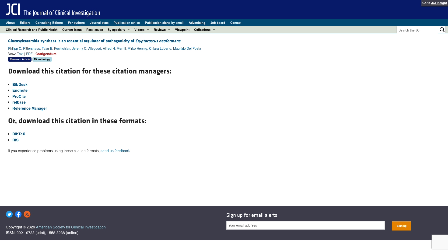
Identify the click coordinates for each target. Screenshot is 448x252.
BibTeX (18, 133)
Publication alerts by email (164, 22)
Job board (217, 22)
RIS (15, 140)
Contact (235, 22)
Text (20, 53)
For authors (76, 22)
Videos (139, 29)
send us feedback (115, 150)
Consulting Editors (49, 22)
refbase (19, 102)
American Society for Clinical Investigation (71, 227)
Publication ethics (127, 22)
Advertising (197, 22)
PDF (29, 53)
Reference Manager (29, 108)
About (10, 22)
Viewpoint (182, 29)
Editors (25, 22)
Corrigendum (45, 53)
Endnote (20, 90)
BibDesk (20, 84)
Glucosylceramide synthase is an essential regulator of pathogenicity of (94, 41)
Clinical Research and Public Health (32, 29)
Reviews (160, 29)
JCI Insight (439, 3)
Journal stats (99, 22)
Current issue (72, 29)
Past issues (94, 29)
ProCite (19, 96)
